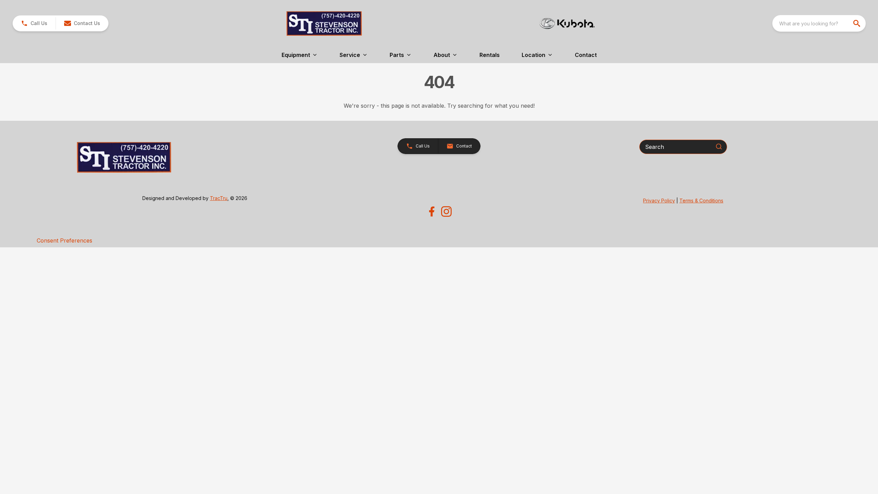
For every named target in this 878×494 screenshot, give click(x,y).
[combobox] (819, 23)
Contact (586, 54)
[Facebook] (432, 211)
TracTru (218, 198)
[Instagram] (446, 211)
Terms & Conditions (701, 200)
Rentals (489, 54)
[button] (34, 23)
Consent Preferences (64, 240)
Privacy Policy (659, 200)
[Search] (719, 146)
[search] (857, 23)
